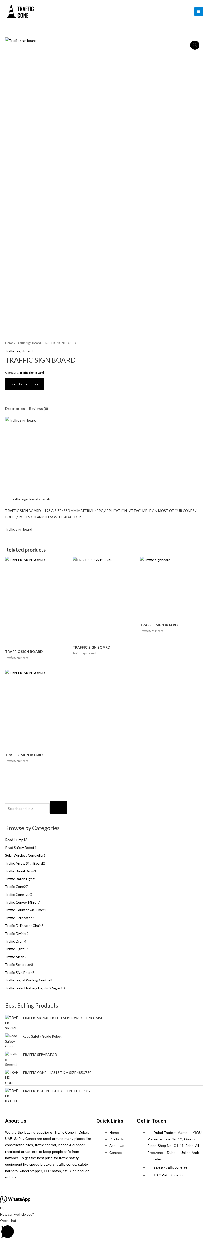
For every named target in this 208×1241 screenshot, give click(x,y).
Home (9, 343)
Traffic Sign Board (28, 343)
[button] (194, 45)
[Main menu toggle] (198, 11)
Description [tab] (15, 408)
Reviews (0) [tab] (38, 408)
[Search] (58, 807)
